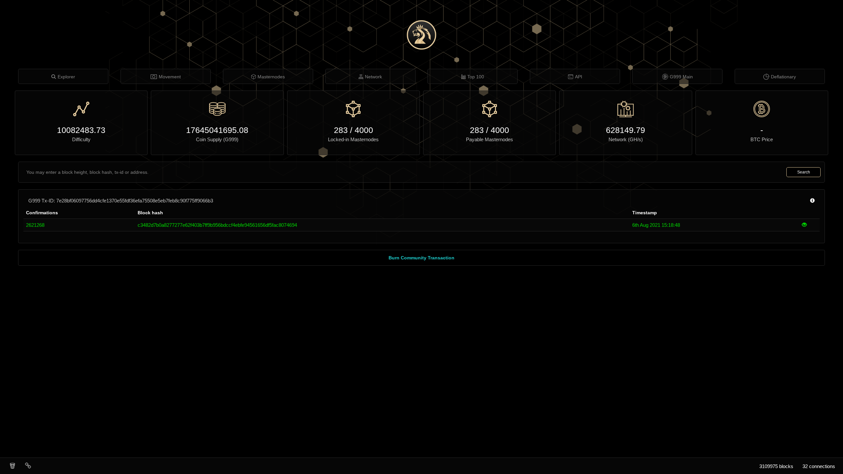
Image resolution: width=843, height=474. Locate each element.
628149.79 (625, 130)
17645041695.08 (217, 130)
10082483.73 (81, 130)
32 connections (818, 466)
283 (341, 130)
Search (803, 172)
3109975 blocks (776, 466)
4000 (364, 130)
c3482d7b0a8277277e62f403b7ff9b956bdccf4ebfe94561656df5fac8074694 (217, 225)
